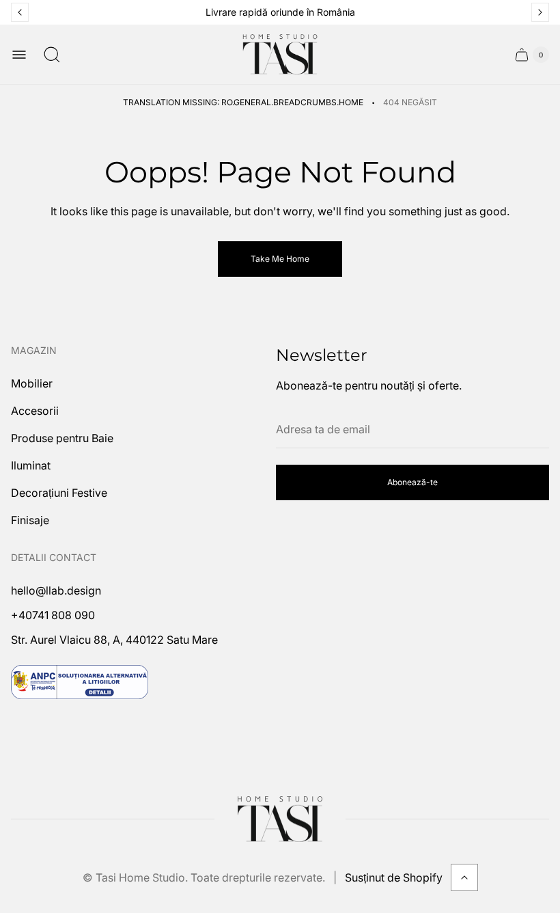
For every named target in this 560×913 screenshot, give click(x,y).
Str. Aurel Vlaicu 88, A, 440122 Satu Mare (114, 639)
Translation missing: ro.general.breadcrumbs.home (243, 102)
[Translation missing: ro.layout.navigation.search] (52, 55)
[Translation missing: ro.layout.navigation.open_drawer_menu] (19, 55)
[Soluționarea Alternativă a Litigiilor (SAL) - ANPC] (79, 682)
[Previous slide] (20, 12)
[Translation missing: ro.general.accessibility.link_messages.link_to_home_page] (280, 819)
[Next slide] (540, 12)
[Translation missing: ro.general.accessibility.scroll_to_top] (464, 877)
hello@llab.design (56, 590)
